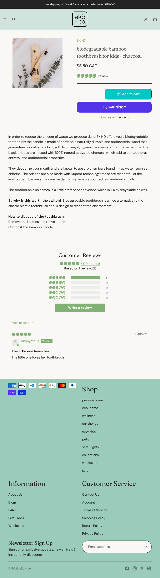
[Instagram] (134, 568)
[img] (21, 334)
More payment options (114, 117)
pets (85, 439)
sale (85, 470)
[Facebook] (127, 568)
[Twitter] (141, 568)
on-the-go (90, 423)
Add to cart (131, 94)
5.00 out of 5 (90, 264)
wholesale (89, 462)
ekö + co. (25, 568)
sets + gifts (90, 447)
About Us (15, 494)
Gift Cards (16, 518)
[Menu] (5, 19)
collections (90, 455)
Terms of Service (94, 510)
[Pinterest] (149, 568)
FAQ (11, 510)
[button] (86, 76)
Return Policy (92, 525)
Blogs (12, 502)
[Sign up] (145, 546)
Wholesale (16, 525)
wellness (88, 415)
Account (88, 502)
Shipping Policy (93, 518)
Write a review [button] (80, 307)
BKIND (81, 40)
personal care (92, 400)
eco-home (90, 408)
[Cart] (155, 19)
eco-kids (89, 431)
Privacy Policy (92, 533)
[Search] (13, 19)
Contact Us (90, 494)
